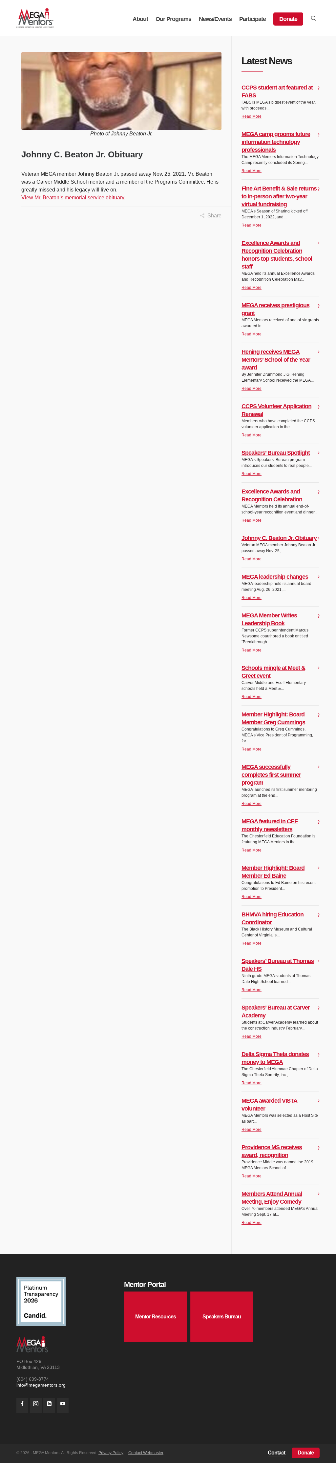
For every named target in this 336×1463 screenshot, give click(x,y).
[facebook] (22, 1405)
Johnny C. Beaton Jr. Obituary (279, 538)
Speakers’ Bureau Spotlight (276, 453)
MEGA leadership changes (275, 576)
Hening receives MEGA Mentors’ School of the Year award (276, 360)
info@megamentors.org (41, 1385)
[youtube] (63, 1405)
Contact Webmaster (145, 1453)
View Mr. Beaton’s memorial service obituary (72, 197)
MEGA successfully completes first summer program (271, 775)
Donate (306, 1452)
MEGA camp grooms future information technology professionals (276, 142)
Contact (276, 1452)
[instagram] (36, 1405)
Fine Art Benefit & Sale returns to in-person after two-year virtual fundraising (279, 196)
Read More (252, 116)
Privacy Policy (110, 1453)
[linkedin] (49, 1405)
